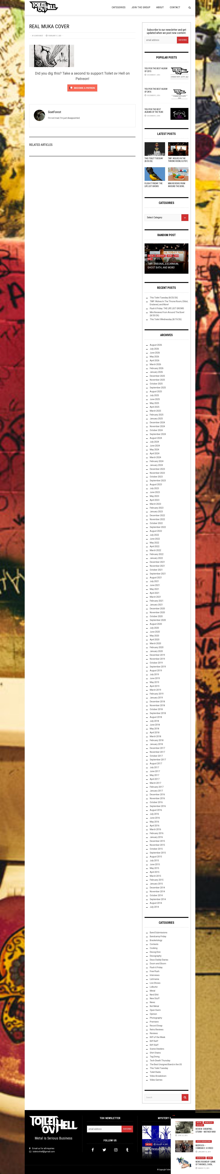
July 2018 (154, 721)
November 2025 (157, 380)
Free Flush (154, 971)
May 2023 (154, 496)
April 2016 (154, 825)
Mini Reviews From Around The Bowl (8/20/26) (176, 186)
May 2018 (154, 728)
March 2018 (155, 736)
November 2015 (157, 845)
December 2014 (157, 887)
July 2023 (154, 488)
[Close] (174, 1115)
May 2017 (154, 775)
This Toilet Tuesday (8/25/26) (164, 297)
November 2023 (157, 473)
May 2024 (154, 449)
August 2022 (156, 531)
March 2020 (155, 643)
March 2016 (155, 829)
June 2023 (155, 492)
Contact (175, 7)
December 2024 (157, 422)
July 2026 (154, 349)
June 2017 (155, 771)
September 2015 (158, 853)
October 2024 (156, 430)
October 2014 (156, 895)
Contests (154, 944)
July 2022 (154, 535)
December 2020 (157, 608)
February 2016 (156, 833)
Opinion (153, 1014)
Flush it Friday (156, 967)
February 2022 (156, 554)
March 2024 (155, 457)
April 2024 (154, 453)
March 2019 (155, 690)
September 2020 (158, 620)
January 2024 (156, 465)
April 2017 (154, 779)
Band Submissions (158, 932)
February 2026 (156, 368)
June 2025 (155, 399)
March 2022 (155, 550)
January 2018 (156, 744)
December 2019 (157, 655)
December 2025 (157, 376)
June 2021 (155, 585)
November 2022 (157, 519)
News (210, 1158)
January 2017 (156, 791)
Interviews (155, 975)
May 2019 (154, 682)
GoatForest (38, 36)
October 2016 (156, 802)
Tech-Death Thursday (160, 1060)
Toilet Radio (155, 1072)
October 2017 (156, 756)
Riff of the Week (157, 1037)
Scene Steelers (157, 1049)
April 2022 (154, 546)
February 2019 (156, 694)
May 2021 (154, 589)
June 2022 (155, 539)
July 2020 (154, 628)
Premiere (154, 1022)
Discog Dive (155, 952)
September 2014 (158, 899)
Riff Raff (154, 1041)
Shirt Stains (155, 1053)
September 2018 (158, 713)
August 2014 (156, 903)
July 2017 (154, 767)
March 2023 (155, 504)
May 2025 (154, 403)
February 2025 (156, 414)
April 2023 (154, 500)
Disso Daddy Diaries (159, 960)
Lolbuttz (154, 987)
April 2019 (154, 686)
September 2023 (158, 480)
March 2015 (155, 876)
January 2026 (156, 372)
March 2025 (155, 411)
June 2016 (155, 818)
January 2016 (156, 837)
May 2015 (154, 868)
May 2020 (154, 635)
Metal (199, 1123)
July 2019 (154, 674)
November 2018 (157, 705)
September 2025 (158, 387)
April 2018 (154, 732)
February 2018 (156, 740)
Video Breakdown (204, 1141)
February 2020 (156, 647)
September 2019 (158, 666)
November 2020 (157, 612)
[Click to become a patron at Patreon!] (82, 87)
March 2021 (155, 597)
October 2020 (156, 616)
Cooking (153, 948)
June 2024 (155, 445)
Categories (119, 7)
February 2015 (156, 880)
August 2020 (156, 624)
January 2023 (156, 511)
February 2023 (156, 508)
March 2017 (155, 783)
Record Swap (156, 1025)
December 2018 (157, 701)
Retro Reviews (156, 1029)
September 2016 (158, 806)
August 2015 (156, 856)
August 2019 (156, 670)
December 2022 (157, 515)
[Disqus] (82, 199)
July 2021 (154, 581)
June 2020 (155, 632)
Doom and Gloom (158, 963)
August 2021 (156, 577)
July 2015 (154, 860)
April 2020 (154, 639)
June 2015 (155, 864)
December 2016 (157, 794)
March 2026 (155, 364)
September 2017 (158, 759)
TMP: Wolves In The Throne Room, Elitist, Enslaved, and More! (178, 161)
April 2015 (154, 872)
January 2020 (156, 651)
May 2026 (154, 356)
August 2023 (156, 484)
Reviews (200, 1125)
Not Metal (154, 1006)
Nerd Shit (154, 994)
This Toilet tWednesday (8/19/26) (166, 319)
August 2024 (156, 438)
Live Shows (155, 983)
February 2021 (156, 601)
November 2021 (157, 566)
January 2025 (156, 418)
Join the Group (141, 7)
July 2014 (154, 907)
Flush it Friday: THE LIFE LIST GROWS (167, 308)
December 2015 (157, 841)
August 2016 (156, 810)
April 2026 (154, 360)
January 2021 (156, 604)
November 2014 (157, 891)
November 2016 (157, 798)
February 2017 (156, 787)
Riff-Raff (154, 1045)
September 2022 (158, 527)
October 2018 (156, 709)
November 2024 (157, 426)
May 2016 (154, 822)
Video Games (156, 1080)
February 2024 (156, 461)
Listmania (154, 979)
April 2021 (154, 593)
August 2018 (156, 717)
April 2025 (154, 407)
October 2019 (156, 663)
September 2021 (158, 573)
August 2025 (156, 391)
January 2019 (156, 697)
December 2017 (157, 748)
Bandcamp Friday (158, 936)
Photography (156, 1018)
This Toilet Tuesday (159, 1068)
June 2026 (155, 353)
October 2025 (156, 384)
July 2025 (154, 395)
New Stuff (209, 1123)
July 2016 (154, 814)
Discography (155, 956)
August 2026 (156, 345)
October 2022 (156, 523)
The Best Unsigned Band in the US (166, 1064)
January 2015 (156, 884)
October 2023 (156, 476)
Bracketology (156, 940)
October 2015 (156, 849)
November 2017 (157, 752)
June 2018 (155, 725)
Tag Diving (155, 1056)
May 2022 (154, 542)
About (160, 7)
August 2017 (156, 763)
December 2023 (157, 469)
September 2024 (158, 434)
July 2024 (154, 442)
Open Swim (155, 1010)
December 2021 (157, 562)
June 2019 (155, 678)
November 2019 (157, 659)
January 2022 (156, 558)
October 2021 (156, 570)
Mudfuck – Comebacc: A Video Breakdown (204, 1148)
